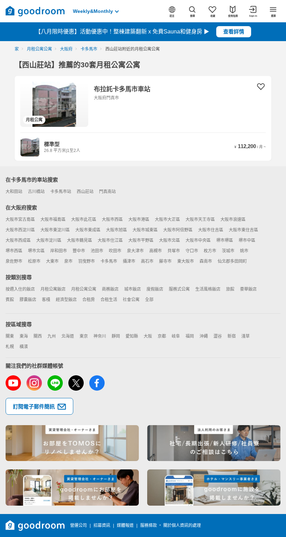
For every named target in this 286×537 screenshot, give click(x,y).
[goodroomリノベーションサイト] (72, 443)
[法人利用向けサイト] (213, 443)
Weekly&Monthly (93, 11)
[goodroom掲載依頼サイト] (72, 487)
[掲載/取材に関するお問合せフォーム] (213, 487)
